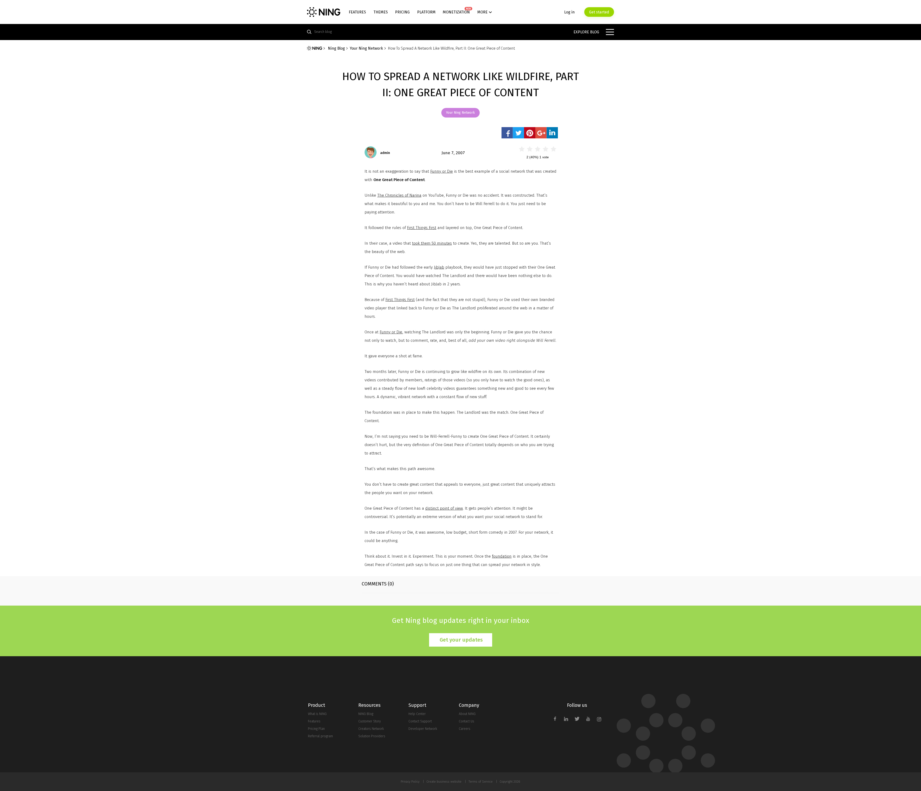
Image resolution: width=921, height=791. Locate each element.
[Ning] (314, 48)
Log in (569, 12)
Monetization (456, 12)
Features (357, 12)
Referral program (320, 736)
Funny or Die (441, 171)
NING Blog (365, 714)
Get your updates (461, 640)
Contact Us (466, 721)
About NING (467, 714)
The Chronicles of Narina (399, 195)
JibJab (439, 267)
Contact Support (420, 721)
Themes (380, 12)
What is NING (317, 714)
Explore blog (586, 32)
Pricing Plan (316, 729)
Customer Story (369, 721)
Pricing (402, 12)
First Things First (421, 227)
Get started (599, 12)
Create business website (443, 781)
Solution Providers (371, 736)
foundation (502, 556)
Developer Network (422, 729)
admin (385, 153)
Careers (464, 729)
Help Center (417, 714)
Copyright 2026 (510, 781)
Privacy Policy (410, 781)
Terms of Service (480, 781)
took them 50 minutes (432, 243)
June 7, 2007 (453, 152)
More (482, 12)
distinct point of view (444, 508)
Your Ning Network (460, 113)
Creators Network (371, 729)
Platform (426, 12)
